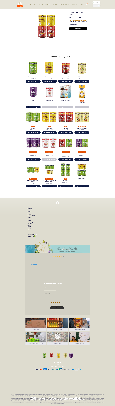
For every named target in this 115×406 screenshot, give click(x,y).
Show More (57, 346)
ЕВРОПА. (57, 364)
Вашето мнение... (47, 293)
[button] (86, 4)
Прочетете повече (73, 24)
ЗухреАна (57, 362)
